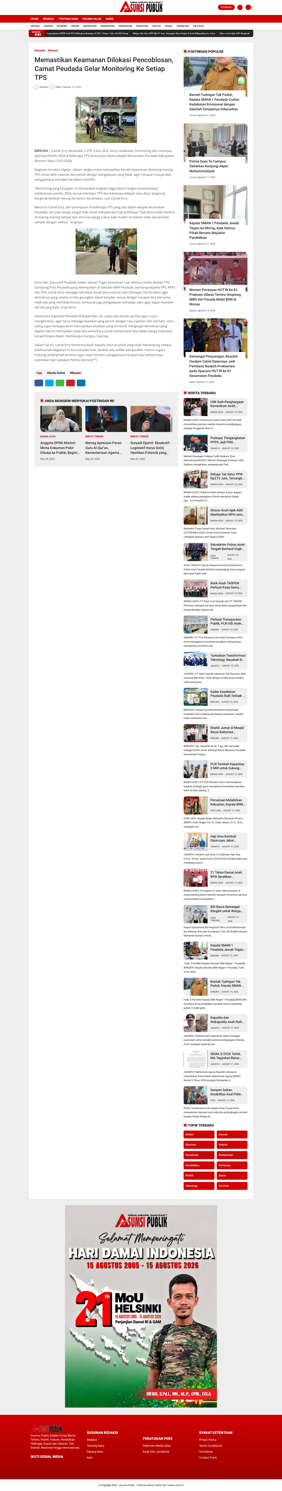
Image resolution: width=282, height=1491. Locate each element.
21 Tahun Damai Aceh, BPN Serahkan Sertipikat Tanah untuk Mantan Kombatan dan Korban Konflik (226, 874)
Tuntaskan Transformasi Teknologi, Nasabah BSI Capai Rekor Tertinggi (228, 658)
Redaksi (48, 18)
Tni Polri (198, 26)
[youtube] (45, 7)
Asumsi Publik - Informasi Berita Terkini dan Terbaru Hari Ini (151, 1485)
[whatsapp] (60, 383)
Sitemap (226, 7)
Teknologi (182, 26)
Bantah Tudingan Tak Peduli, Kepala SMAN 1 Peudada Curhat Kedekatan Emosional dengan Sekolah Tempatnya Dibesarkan (214, 102)
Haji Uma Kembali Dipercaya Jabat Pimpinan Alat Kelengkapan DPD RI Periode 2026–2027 (225, 838)
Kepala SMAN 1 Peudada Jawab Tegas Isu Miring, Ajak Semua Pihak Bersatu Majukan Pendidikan (214, 230)
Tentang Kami (68, 18)
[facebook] (30, 7)
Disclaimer (206, 1451)
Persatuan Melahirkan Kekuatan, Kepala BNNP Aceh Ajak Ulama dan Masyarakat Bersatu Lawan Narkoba (227, 802)
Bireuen (53, 50)
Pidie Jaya (215, 810)
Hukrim (223, 1144)
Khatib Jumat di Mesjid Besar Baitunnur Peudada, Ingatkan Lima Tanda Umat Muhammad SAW (227, 730)
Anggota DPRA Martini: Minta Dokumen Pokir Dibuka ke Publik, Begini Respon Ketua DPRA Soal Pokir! (59, 448)
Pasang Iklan (91, 18)
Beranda (40, 50)
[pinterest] (70, 383)
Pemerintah (107, 26)
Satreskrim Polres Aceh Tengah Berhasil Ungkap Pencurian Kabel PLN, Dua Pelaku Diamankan (227, 547)
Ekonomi (62, 26)
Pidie (212, 1100)
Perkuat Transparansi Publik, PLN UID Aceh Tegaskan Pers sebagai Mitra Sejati (227, 621)
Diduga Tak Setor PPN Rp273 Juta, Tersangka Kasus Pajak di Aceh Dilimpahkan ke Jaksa (138, 33)
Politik (156, 26)
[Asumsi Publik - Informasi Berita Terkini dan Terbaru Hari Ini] (141, 12)
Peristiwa (142, 26)
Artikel (35, 26)
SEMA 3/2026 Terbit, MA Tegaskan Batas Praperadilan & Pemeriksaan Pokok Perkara (225, 1056)
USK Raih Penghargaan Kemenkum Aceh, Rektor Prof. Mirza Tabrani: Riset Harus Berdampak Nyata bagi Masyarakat (227, 404)
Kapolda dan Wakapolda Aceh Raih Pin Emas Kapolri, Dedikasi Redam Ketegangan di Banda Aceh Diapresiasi (226, 1020)
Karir (110, 18)
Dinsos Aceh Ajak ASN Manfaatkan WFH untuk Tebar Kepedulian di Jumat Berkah (222, 33)
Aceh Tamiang (215, 919)
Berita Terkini (57, 372)
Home (34, 18)
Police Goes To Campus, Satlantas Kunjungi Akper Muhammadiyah (208, 166)
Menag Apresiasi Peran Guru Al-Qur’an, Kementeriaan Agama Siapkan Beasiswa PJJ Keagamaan (103, 448)
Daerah (48, 26)
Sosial (169, 26)
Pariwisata (89, 26)
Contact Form (208, 1457)
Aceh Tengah (214, 557)
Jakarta (215, 448)
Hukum (75, 26)
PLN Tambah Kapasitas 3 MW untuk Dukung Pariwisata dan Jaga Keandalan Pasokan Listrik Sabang (227, 766)
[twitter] (35, 7)
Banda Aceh (48, 436)
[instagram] (40, 7)
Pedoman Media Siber (157, 1445)
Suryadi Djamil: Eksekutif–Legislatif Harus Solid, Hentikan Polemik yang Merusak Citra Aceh (150, 448)
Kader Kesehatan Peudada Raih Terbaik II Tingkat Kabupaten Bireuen (227, 694)
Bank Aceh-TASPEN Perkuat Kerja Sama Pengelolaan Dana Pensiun (224, 585)
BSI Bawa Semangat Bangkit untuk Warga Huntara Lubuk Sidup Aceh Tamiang (225, 909)
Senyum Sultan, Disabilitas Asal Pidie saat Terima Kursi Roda (227, 1092)
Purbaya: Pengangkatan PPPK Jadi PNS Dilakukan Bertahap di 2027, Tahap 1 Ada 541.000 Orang (227, 440)
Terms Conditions (210, 1445)
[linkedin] (81, 383)
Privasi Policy (207, 1440)
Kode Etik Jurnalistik (156, 1451)
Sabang (214, 629)
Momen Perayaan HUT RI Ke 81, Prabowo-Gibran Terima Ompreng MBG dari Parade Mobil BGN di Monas (215, 297)
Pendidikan (125, 26)
